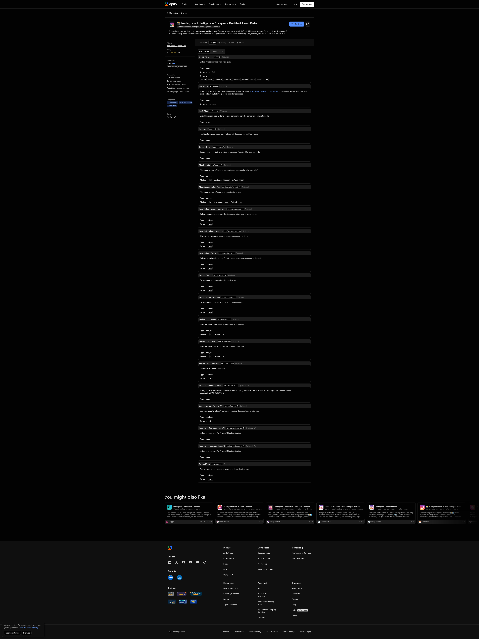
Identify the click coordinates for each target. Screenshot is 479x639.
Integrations (228, 558)
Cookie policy (272, 632)
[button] (219, 57)
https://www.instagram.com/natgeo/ (264, 91)
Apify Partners (298, 558)
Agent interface (230, 605)
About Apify (297, 588)
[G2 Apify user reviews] (172, 602)
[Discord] (198, 562)
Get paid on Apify (265, 569)
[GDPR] (171, 578)
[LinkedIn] (170, 562)
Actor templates (264, 558)
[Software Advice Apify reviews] (182, 594)
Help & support (229, 588)
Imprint (226, 632)
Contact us (296, 594)
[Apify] (171, 4)
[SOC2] (180, 578)
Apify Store (228, 553)
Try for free (296, 24)
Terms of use (239, 632)
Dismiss (26, 633)
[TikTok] (205, 562)
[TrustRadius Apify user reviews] (183, 602)
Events (295, 599)
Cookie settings (289, 632)
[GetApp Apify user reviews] (171, 594)
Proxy (225, 564)
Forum (226, 599)
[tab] (202, 43)
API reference (264, 564)
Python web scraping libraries (267, 611)
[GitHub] (184, 562)
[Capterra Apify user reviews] (195, 594)
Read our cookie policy (28, 628)
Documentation (264, 553)
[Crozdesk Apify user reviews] (193, 602)
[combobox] (307, 24)
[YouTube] (191, 562)
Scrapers (261, 618)
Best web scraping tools (266, 603)
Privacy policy (255, 632)
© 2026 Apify (305, 632)
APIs (259, 588)
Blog (294, 605)
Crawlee (227, 575)
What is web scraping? (263, 595)
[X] (177, 562)
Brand (294, 616)
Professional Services (301, 553)
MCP (225, 569)
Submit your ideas (231, 594)
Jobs (300, 610)
